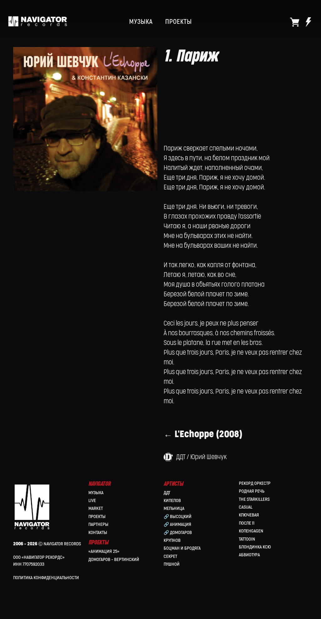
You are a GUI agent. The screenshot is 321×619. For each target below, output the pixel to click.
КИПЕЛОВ (172, 500)
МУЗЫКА (141, 22)
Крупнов (172, 540)
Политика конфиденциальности (46, 577)
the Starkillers (254, 499)
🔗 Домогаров (178, 532)
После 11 (247, 523)
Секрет (170, 556)
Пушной (172, 564)
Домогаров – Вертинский (113, 559)
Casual (245, 507)
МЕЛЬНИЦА (174, 508)
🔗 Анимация (177, 524)
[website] (294, 22)
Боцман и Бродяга (182, 548)
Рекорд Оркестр (255, 483)
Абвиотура (249, 555)
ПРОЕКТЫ (178, 22)
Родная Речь (251, 491)
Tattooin (247, 539)
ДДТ (167, 492)
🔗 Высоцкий (178, 516)
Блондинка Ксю (255, 547)
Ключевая (249, 515)
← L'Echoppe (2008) (203, 434)
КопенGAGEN (251, 531)
